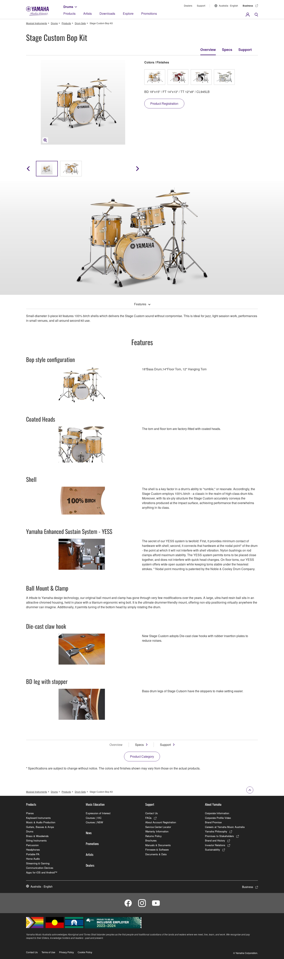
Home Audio (33, 858)
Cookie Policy (85, 952)
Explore (128, 13)
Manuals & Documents (158, 845)
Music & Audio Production (40, 822)
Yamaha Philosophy (216, 831)
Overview (208, 49)
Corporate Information (217, 813)
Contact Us (151, 813)
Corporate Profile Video (218, 818)
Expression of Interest (98, 813)
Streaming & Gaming (37, 863)
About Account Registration (160, 822)
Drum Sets (80, 23)
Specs (227, 49)
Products (69, 13)
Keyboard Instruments (38, 818)
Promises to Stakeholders (219, 836)
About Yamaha (213, 804)
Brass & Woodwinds (37, 836)
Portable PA (32, 854)
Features (140, 304)
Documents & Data (156, 854)
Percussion (32, 845)
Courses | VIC (93, 818)
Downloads (107, 13)
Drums (68, 6)
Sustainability (212, 849)
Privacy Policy (66, 952)
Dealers (188, 5)
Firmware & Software (157, 849)
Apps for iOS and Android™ (41, 872)
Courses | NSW (94, 822)
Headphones (33, 849)
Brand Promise (213, 822)
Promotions (149, 13)
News (89, 832)
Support (201, 5)
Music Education (95, 804)
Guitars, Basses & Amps (40, 827)
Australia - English (228, 5)
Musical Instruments (36, 23)
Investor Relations (215, 845)
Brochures (151, 840)
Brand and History (215, 840)
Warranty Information (156, 831)
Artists (87, 13)
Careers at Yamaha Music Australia (225, 827)
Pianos (30, 813)
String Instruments (36, 840)
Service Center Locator (158, 827)
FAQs (148, 818)
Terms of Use (48, 952)
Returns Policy (153, 836)
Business (248, 5)
